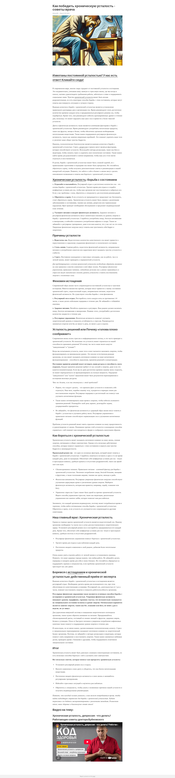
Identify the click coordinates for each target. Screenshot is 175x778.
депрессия (83, 147)
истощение (75, 572)
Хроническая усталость (69, 179)
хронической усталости (84, 97)
